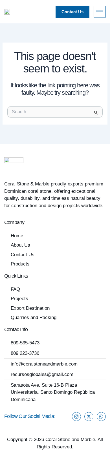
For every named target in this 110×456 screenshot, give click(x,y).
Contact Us (72, 11)
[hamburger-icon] (100, 11)
